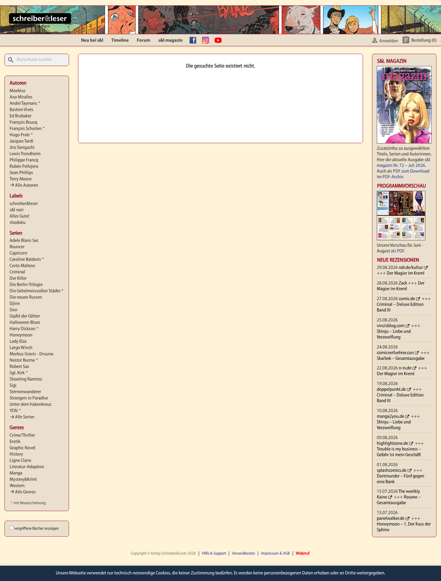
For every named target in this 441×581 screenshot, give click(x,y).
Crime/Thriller (22, 435)
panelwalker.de (390, 518)
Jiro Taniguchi (22, 147)
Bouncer (17, 247)
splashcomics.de (391, 470)
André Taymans (25, 103)
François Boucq (23, 122)
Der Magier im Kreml (405, 273)
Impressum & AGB (275, 553)
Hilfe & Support (214, 553)
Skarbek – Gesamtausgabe (400, 358)
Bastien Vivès (21, 109)
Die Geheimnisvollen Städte (36, 291)
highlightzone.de (392, 443)
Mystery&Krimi (23, 479)
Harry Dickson (24, 329)
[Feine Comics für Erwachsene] (40, 18)
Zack (403, 283)
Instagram (207, 40)
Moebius (18, 91)
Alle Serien (22, 417)
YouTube (220, 40)
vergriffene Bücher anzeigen (36, 528)
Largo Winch (21, 347)
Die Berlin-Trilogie (26, 284)
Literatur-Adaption (27, 467)
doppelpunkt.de (391, 389)
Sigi (13, 385)
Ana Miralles (21, 97)
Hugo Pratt (21, 135)
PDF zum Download (411, 171)
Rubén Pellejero (24, 166)
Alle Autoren (24, 185)
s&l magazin (170, 40)
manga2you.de (390, 416)
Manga (16, 473)
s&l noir (17, 210)
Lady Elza (18, 341)
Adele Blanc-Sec (24, 240)
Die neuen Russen (26, 297)
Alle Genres (23, 492)
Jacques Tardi (21, 141)
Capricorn (18, 253)
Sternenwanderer (25, 392)
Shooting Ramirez (26, 379)
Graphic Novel (22, 448)
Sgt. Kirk (19, 373)
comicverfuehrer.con (395, 353)
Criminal (17, 272)
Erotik (15, 441)
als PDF (397, 251)
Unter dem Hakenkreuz (30, 404)
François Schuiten (27, 128)
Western (17, 485)
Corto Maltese (22, 265)
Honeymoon (21, 335)
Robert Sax (19, 366)
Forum (143, 40)
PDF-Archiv (392, 177)
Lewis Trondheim (25, 154)
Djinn (15, 303)
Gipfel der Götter (25, 316)
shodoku (18, 222)
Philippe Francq (24, 160)
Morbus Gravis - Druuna (31, 354)
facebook (194, 40)
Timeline (120, 40)
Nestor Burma (24, 360)
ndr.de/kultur (411, 267)
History (16, 454)
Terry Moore (21, 179)
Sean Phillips (21, 172)
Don (13, 310)
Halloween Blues (25, 322)
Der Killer (18, 278)
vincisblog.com (390, 326)
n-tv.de (405, 368)
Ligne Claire (20, 460)
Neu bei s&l (92, 40)
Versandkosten (243, 553)
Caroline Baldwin (27, 259)
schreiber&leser (24, 203)
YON (15, 410)
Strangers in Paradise (29, 398)
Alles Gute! (19, 216)
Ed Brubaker (21, 116)
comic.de (407, 299)
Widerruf (303, 553)
